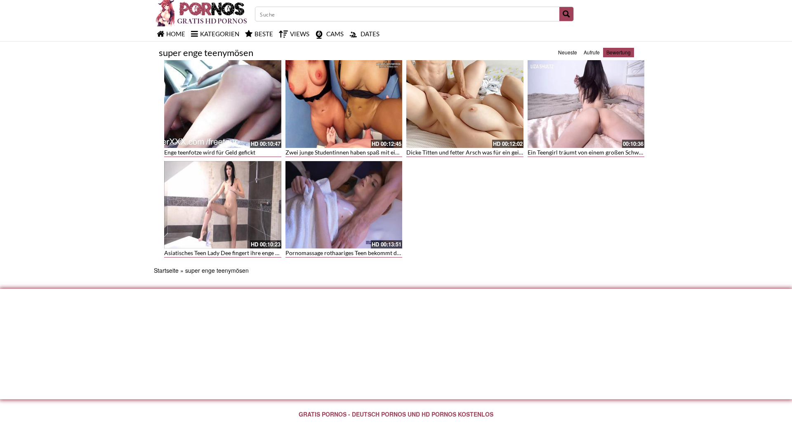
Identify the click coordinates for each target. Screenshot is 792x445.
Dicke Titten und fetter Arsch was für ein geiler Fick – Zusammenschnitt (498, 152)
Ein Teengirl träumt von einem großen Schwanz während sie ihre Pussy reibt (624, 152)
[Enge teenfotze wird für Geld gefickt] (222, 104)
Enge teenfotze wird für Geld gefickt (209, 152)
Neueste (567, 52)
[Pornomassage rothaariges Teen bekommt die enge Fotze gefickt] (344, 205)
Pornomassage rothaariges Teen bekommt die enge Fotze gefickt (366, 252)
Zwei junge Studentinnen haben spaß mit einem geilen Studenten (367, 152)
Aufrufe (592, 52)
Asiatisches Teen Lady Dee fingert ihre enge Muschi (229, 252)
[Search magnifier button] (566, 14)
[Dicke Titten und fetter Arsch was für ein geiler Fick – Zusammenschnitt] (464, 104)
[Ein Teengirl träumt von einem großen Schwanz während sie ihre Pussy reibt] (586, 104)
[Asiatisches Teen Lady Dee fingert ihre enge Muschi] (222, 205)
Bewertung (618, 52)
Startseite (166, 270)
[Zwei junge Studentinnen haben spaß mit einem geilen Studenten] (344, 104)
